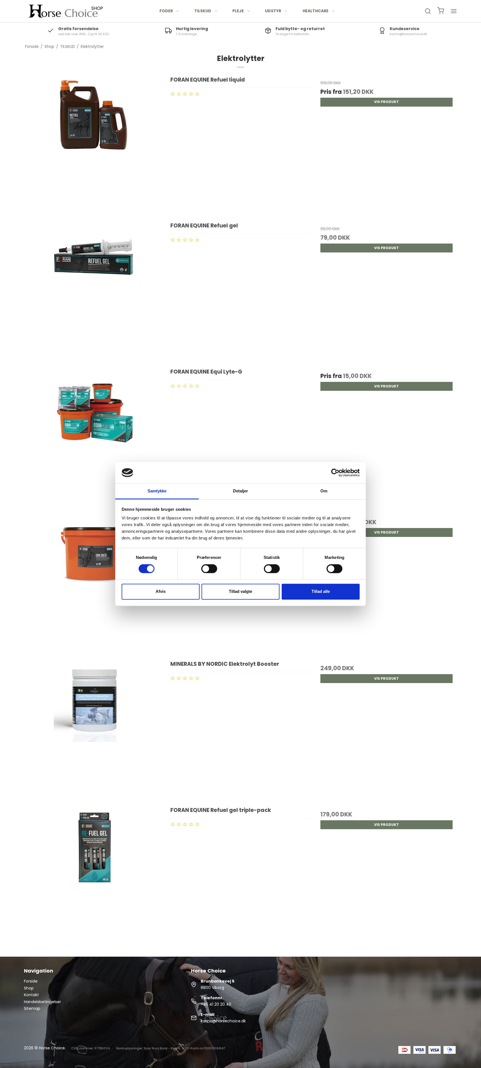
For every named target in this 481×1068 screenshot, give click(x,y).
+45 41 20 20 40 (216, 1004)
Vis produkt (386, 101)
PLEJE (238, 11)
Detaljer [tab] (240, 491)
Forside (31, 981)
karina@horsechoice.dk (223, 1021)
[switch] (209, 568)
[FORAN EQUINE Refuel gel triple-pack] (94, 876)
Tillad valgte (240, 591)
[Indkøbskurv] (440, 11)
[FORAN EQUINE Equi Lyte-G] (94, 438)
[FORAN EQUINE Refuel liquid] (94, 146)
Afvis (161, 591)
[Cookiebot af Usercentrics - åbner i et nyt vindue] (335, 472)
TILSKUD (202, 11)
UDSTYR (273, 11)
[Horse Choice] (65, 11)
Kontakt (31, 995)
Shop (29, 988)
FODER (166, 11)
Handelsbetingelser (42, 1002)
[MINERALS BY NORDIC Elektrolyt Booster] (94, 730)
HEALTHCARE (315, 11)
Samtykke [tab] (157, 491)
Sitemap (32, 1008)
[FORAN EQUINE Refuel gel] (94, 292)
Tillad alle (320, 591)
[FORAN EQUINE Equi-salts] (94, 584)
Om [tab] (323, 491)
